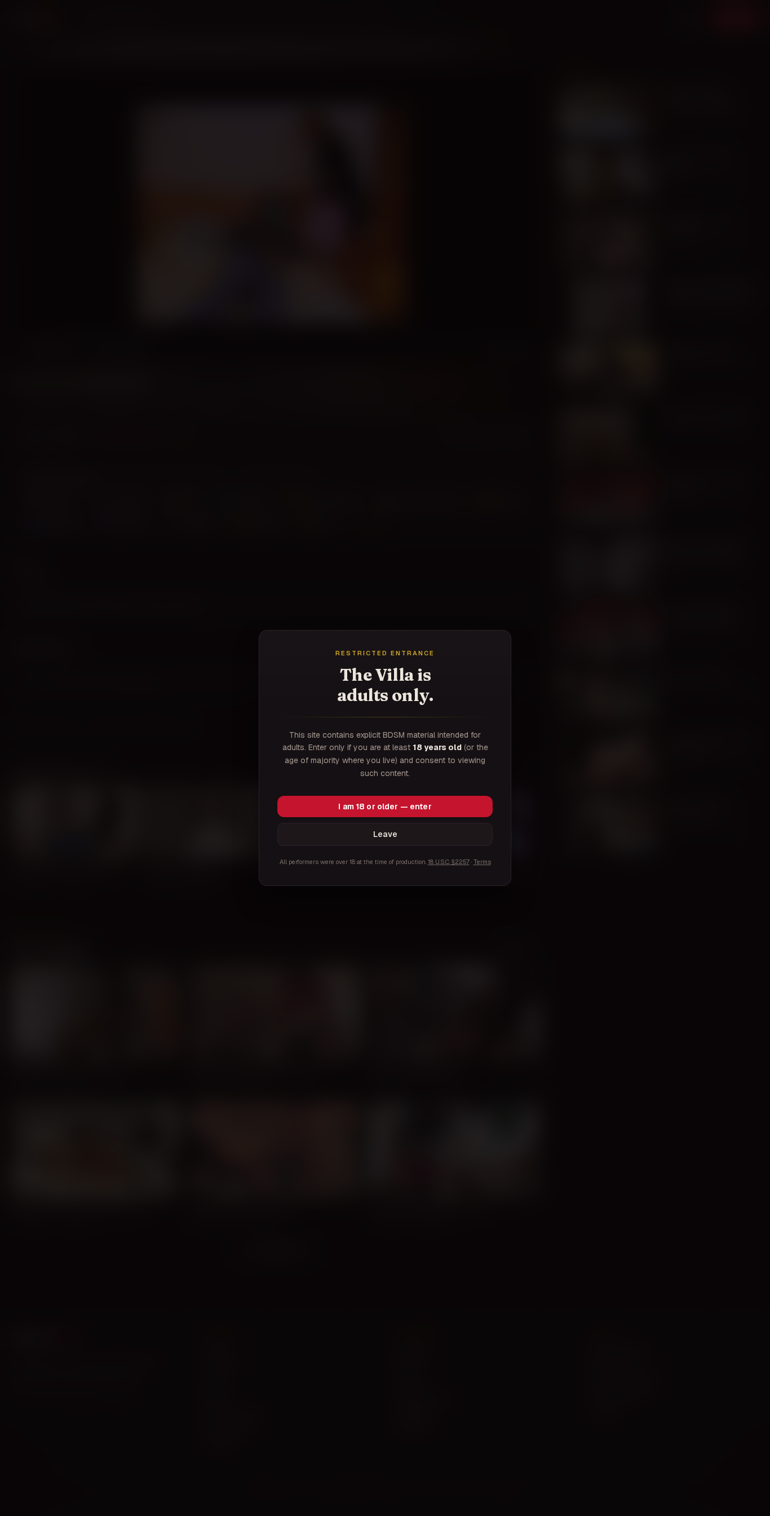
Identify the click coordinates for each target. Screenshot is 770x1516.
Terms (482, 862)
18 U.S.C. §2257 (449, 862)
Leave (385, 834)
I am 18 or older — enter (384, 806)
